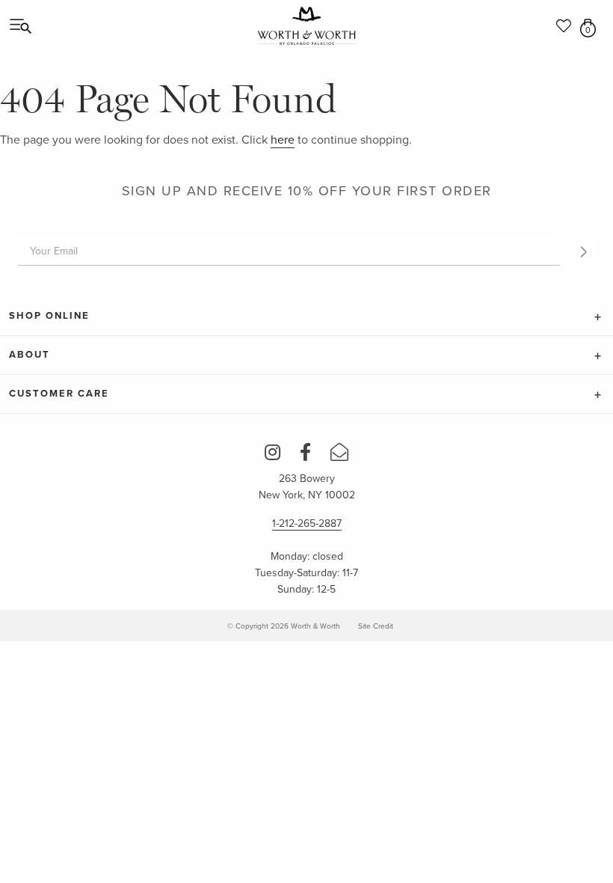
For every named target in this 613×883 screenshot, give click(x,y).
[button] (582, 252)
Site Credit (375, 626)
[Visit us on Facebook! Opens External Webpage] (305, 455)
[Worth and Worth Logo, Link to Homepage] (307, 26)
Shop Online (49, 316)
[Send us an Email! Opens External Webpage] (339, 455)
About (29, 355)
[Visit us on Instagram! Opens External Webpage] (272, 455)
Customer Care (59, 394)
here (283, 139)
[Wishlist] (564, 19)
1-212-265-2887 (307, 523)
